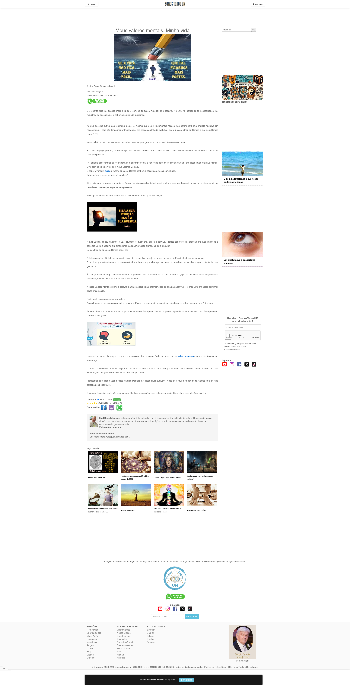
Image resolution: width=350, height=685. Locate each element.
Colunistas (122, 638)
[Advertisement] (152, 538)
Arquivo (120, 654)
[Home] (175, 578)
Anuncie (121, 657)
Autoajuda (98, 91)
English (150, 632)
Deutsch (151, 638)
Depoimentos (123, 635)
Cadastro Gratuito (125, 642)
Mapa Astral (92, 635)
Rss (119, 651)
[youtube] (224, 364)
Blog (89, 651)
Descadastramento (126, 645)
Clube (90, 648)
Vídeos (90, 654)
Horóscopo (92, 638)
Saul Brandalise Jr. (105, 86)
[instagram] (232, 364)
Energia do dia (94, 632)
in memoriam (242, 660)
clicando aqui (122, 436)
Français (151, 642)
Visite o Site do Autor (110, 427)
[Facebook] (239, 364)
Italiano (150, 635)
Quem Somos (123, 629)
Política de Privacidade (215, 666)
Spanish (151, 629)
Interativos (92, 642)
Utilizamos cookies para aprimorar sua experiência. (158, 679)
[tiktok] (254, 364)
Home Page (92, 629)
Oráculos (91, 657)
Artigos (90, 645)
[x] (246, 364)
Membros (258, 4)
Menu (92, 4)
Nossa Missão (124, 632)
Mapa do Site (123, 648)
